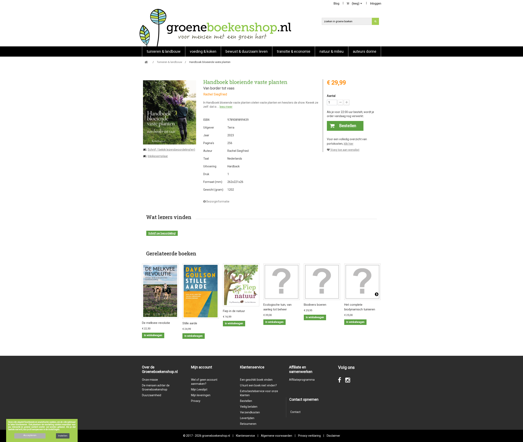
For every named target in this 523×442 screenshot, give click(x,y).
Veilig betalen (248, 406)
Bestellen (246, 401)
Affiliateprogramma (302, 379)
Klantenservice (245, 435)
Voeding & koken (203, 51)
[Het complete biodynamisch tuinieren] (362, 282)
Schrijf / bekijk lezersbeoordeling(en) (171, 149)
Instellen (62, 435)
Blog (336, 3)
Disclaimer (333, 435)
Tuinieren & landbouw (164, 51)
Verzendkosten (250, 412)
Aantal (331, 95)
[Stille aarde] (200, 291)
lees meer (226, 106)
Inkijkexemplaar (158, 156)
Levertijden (247, 418)
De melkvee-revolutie (156, 323)
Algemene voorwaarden (276, 435)
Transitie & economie (293, 51)
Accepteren (29, 435)
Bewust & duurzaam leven (247, 51)
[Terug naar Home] (146, 62)
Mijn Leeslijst (199, 389)
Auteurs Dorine (364, 51)
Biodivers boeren (315, 305)
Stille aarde (189, 323)
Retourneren (248, 423)
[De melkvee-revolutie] (160, 291)
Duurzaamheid (151, 395)
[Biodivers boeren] (322, 282)
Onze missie (150, 379)
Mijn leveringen (200, 395)
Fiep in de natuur (234, 311)
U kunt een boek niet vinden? (258, 385)
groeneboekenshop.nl (216, 435)
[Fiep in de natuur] (241, 285)
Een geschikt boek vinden (256, 379)
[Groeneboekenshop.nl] (215, 27)
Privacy (195, 401)
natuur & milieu (332, 51)
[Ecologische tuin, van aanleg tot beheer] (281, 282)
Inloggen (375, 3)
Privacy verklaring (309, 435)
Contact (295, 412)
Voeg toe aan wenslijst (344, 149)
